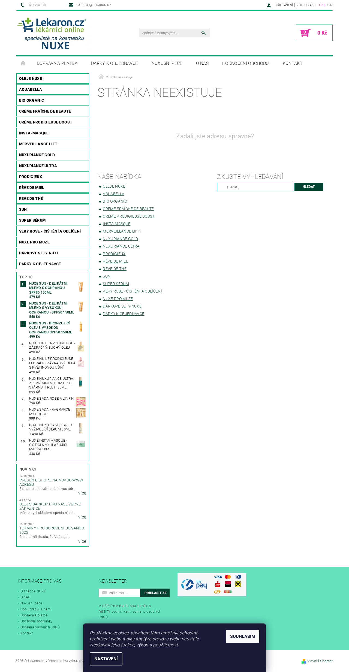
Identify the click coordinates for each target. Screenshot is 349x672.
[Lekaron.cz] (54, 33)
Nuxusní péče (167, 63)
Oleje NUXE (30, 78)
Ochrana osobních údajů (40, 627)
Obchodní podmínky (36, 621)
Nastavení (106, 658)
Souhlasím (242, 636)
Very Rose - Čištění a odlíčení (50, 231)
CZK (322, 5)
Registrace (306, 5)
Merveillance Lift (38, 144)
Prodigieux (30, 176)
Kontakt (293, 63)
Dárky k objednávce (114, 63)
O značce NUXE (33, 591)
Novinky (28, 469)
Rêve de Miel (31, 187)
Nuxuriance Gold (37, 155)
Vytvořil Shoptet (320, 661)
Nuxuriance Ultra (38, 166)
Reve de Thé (31, 198)
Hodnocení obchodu (245, 63)
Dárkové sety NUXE (39, 253)
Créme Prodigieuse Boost (45, 122)
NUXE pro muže (34, 242)
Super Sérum (32, 220)
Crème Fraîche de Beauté (45, 111)
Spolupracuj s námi (36, 609)
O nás (202, 63)
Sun (23, 209)
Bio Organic (31, 100)
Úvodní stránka (23, 63)
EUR (330, 5)
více (82, 493)
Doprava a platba (57, 63)
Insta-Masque (34, 133)
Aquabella (30, 89)
